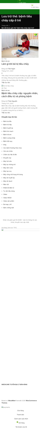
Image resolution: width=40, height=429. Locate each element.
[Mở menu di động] (2, 6)
